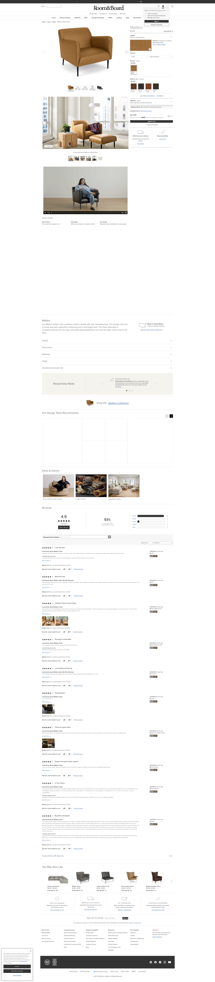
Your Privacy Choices (101, 971)
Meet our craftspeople (124, 910)
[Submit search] (61, 6)
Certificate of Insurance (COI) (72, 944)
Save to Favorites (153, 125)
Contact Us (45, 935)
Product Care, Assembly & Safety (117, 933)
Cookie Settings (17, 975)
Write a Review (63, 527)
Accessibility (142, 971)
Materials (46, 354)
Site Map (110, 950)
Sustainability (113, 13)
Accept (17, 966)
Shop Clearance (157, 937)
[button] (48, 621)
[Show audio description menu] (122, 212)
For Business (103, 13)
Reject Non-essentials (17, 971)
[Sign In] (163, 6)
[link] (62, 441)
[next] (171, 416)
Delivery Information (70, 941)
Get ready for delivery (90, 909)
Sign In (156, 21)
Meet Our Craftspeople (137, 938)
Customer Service (69, 938)
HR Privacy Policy (85, 971)
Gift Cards (122, 13)
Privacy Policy (73, 971)
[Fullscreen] (126, 212)
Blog (87, 947)
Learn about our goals (158, 910)
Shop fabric (160, 96)
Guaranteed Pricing (69, 935)
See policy (118, 387)
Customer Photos (91, 944)
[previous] (167, 416)
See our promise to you (57, 910)
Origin (44, 361)
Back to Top (60, 856)
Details (45, 340)
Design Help (93, 13)
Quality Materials (91, 941)
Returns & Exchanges (70, 933)
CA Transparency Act (114, 947)
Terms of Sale (125, 971)
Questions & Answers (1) (52, 367)
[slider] (85, 212)
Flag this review (78, 569)
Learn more (162, 139)
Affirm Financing (113, 935)
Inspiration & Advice (92, 935)
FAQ (65, 947)
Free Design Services (48, 941)
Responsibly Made (63, 383)
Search (43, 6)
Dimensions (47, 347)
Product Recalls (112, 944)
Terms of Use (114, 971)
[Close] (168, 10)
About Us (133, 933)
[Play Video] (45, 212)
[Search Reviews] (109, 536)
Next (171, 856)
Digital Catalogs (112, 938)
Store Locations (46, 938)
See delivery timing (146, 111)
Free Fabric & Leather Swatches (95, 938)
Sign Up (125, 918)
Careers (132, 935)
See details (140, 144)
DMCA (134, 971)
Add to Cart (151, 121)
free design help (104, 2)
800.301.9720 (46, 933)
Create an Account (156, 25)
